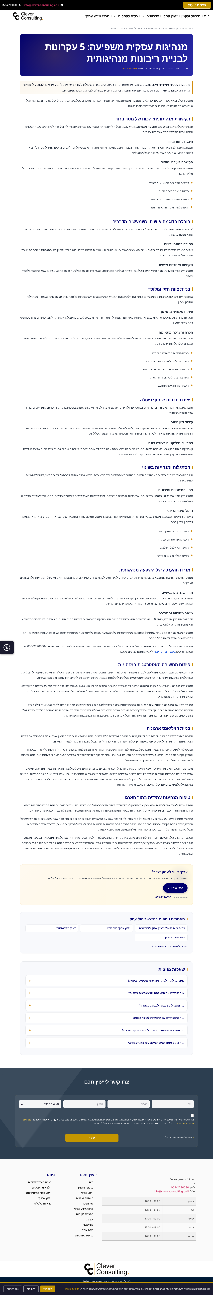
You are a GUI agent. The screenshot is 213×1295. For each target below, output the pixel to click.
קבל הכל (47, 1289)
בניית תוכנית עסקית (39, 1182)
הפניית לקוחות (84, 1214)
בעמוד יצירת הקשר (165, 651)
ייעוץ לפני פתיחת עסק (38, 1193)
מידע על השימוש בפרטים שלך (178, 1137)
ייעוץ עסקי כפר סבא (118, 928)
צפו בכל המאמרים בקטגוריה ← (170, 946)
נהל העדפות (13, 1289)
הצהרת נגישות (84, 1198)
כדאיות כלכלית (42, 1203)
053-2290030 (163, 897)
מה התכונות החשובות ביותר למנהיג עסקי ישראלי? (153, 1030)
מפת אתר (87, 1230)
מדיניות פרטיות (84, 1235)
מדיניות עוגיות (72, 1289)
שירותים (152, 16)
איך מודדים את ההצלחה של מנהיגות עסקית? (156, 993)
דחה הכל (31, 1289)
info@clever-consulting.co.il (41, 5)
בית (207, 16)
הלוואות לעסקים (41, 1187)
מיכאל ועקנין (191, 16)
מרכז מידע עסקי (97, 16)
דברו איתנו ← (175, 888)
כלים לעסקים (128, 16)
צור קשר (88, 1224)
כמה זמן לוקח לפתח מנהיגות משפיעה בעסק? (156, 980)
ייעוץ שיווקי (44, 1198)
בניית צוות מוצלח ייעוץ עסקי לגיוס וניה (162, 928)
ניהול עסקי (181, 28)
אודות (90, 1219)
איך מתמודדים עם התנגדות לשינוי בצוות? (158, 1018)
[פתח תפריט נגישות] (7, 647)
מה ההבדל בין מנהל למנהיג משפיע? (161, 1005)
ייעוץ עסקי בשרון (175, 937)
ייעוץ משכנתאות (66, 928)
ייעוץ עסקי (170, 16)
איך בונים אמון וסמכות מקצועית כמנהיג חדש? (155, 1043)
